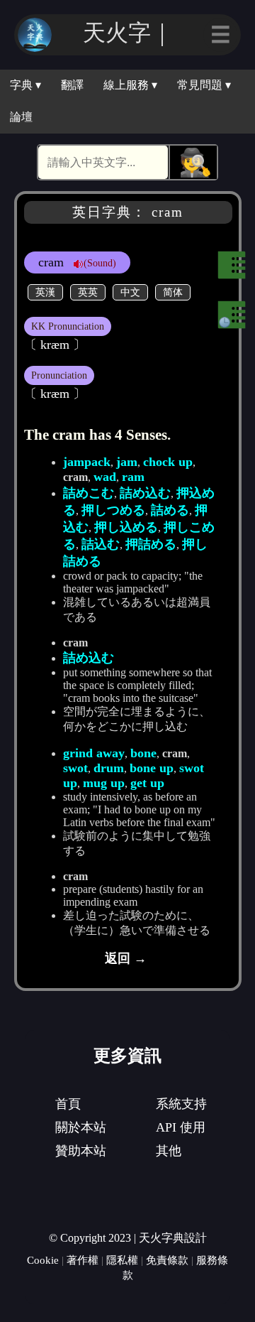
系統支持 (181, 1104)
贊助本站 (80, 1151)
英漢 (45, 292)
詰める (170, 510)
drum (109, 768)
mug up (104, 783)
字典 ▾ (25, 85)
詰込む (100, 544)
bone (143, 753)
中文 (130, 292)
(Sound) (100, 263)
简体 (173, 292)
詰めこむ (88, 493)
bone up (152, 768)
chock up (168, 462)
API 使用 (180, 1127)
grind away (94, 753)
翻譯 (72, 85)
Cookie (43, 1260)
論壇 (21, 117)
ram (133, 477)
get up (147, 783)
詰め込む (145, 493)
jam (126, 462)
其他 (168, 1151)
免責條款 (167, 1260)
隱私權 (122, 1260)
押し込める (126, 527)
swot (75, 768)
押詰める (150, 544)
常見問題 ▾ (204, 85)
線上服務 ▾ (130, 85)
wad (105, 477)
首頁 (68, 1104)
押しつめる (113, 510)
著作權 (82, 1260)
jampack (86, 462)
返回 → (126, 958)
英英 (88, 292)
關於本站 (80, 1127)
